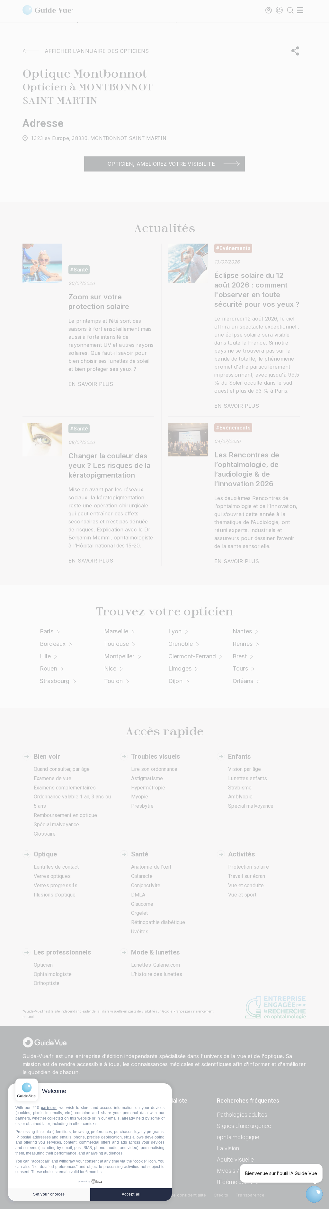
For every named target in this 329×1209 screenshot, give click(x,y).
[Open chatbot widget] (314, 1194)
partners (49, 1107)
